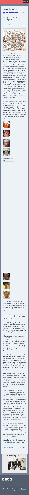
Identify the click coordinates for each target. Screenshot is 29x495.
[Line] (11, 479)
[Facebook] (3, 479)
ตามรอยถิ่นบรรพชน (19, 20)
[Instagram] (8, 479)
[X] (6, 479)
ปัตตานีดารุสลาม (18, 18)
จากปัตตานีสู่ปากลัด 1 (9, 25)
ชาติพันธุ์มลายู (7, 18)
